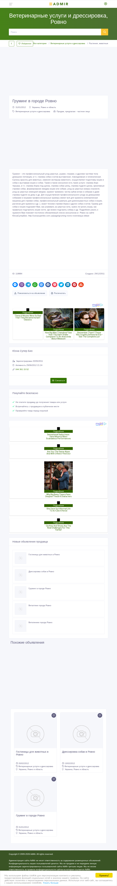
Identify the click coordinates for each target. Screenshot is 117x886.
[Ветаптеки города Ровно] (22, 609)
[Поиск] (104, 32)
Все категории (40, 43)
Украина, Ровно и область (44, 107)
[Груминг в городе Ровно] (22, 592)
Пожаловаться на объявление (31, 293)
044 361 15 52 (22, 369)
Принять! (104, 875)
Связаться (60, 380)
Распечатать (60, 293)
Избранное (26, 44)
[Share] (15, 284)
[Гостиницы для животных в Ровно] (22, 558)
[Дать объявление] (105, 4)
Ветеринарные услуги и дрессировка (68, 43)
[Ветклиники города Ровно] (22, 626)
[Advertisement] (58, 69)
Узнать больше (50, 882)
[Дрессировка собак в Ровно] (22, 575)
